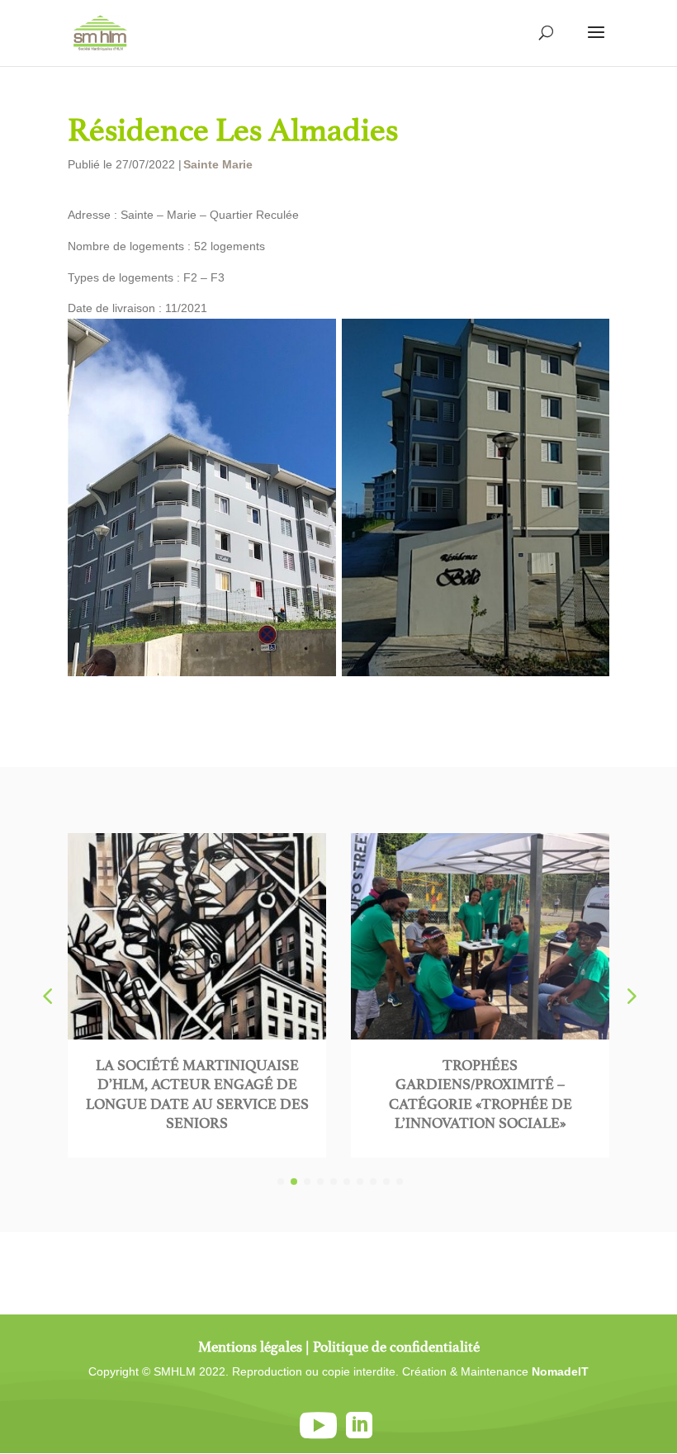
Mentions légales (250, 1346)
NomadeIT (560, 1371)
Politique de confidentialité (396, 1346)
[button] (630, 995)
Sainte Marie (218, 164)
